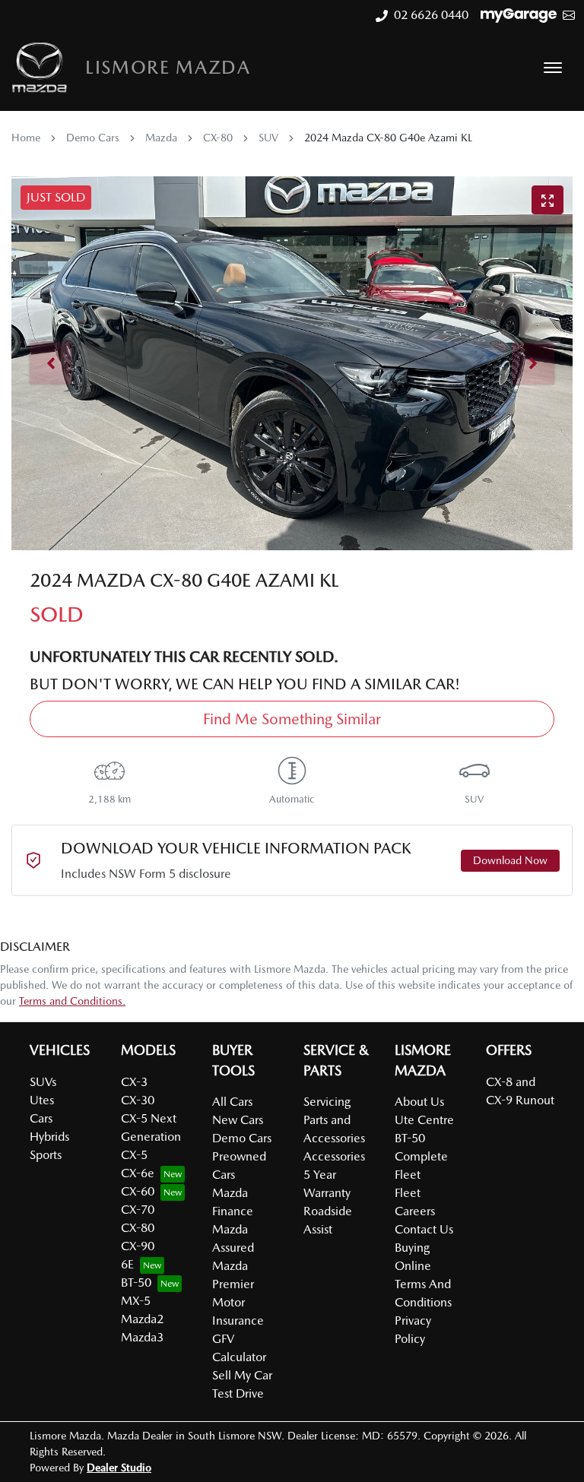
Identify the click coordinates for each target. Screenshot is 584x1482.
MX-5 (136, 1301)
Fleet (408, 1193)
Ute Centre (424, 1120)
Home (25, 137)
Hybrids (49, 1136)
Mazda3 (142, 1337)
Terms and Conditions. (72, 1001)
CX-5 (134, 1155)
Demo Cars (92, 137)
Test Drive (238, 1393)
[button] (553, 67)
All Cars (232, 1101)
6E (127, 1264)
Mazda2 (142, 1319)
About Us (419, 1101)
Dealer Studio (119, 1467)
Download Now (510, 860)
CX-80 (218, 137)
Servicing (327, 1101)
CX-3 (134, 1082)
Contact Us (424, 1229)
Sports (46, 1155)
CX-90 (137, 1246)
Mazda (161, 137)
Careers (415, 1211)
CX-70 (137, 1209)
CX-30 (137, 1100)
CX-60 (137, 1191)
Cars (41, 1118)
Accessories (334, 1156)
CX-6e (137, 1173)
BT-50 (136, 1282)
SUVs (43, 1082)
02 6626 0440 (431, 15)
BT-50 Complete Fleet (421, 1156)
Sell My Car (242, 1375)
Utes (42, 1100)
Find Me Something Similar (292, 719)
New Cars (237, 1120)
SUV (268, 137)
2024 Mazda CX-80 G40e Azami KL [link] (388, 137)
